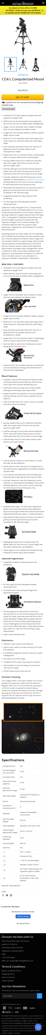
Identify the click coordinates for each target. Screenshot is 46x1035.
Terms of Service (8, 977)
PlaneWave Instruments (34, 179)
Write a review (23, 916)
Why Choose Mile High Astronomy (15, 941)
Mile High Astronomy (14, 1004)
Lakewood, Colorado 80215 (12, 951)
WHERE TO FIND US (9, 944)
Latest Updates (8, 981)
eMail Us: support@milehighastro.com (17, 961)
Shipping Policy (8, 974)
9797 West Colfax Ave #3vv (12, 947)
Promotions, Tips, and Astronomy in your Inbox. (21, 990)
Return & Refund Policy (11, 971)
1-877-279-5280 (8, 957)
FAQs (4, 954)
